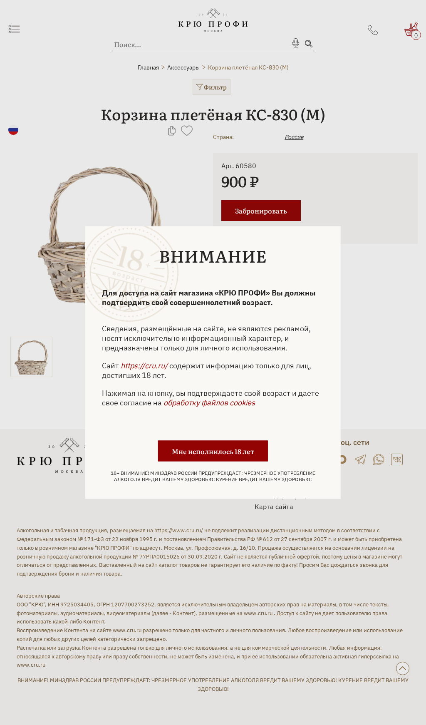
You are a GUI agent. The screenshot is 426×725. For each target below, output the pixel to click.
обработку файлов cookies (209, 402)
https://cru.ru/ (144, 365)
